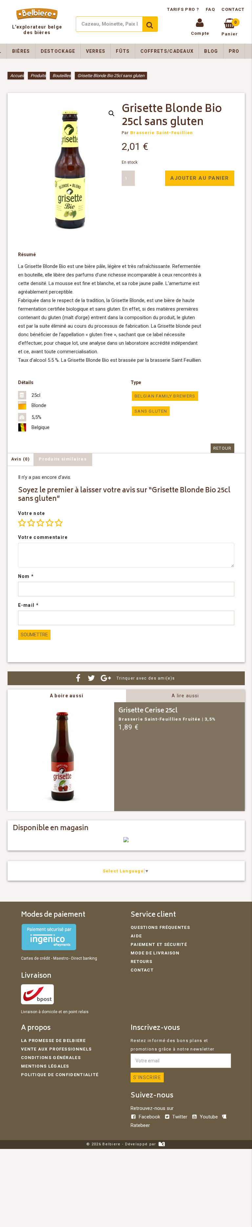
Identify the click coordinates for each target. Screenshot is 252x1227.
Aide (136, 935)
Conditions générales (51, 1057)
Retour (222, 448)
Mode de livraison (155, 953)
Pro (234, 51)
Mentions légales (45, 1066)
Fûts (123, 51)
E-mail (28, 605)
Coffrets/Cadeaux (167, 51)
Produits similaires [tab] (63, 459)
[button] (111, 113)
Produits (38, 75)
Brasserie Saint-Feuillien (161, 132)
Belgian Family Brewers (165, 396)
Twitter (180, 1117)
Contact (232, 9)
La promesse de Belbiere (53, 1040)
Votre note (31, 513)
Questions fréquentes (160, 927)
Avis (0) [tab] (20, 459)
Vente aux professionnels (56, 1049)
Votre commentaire (43, 537)
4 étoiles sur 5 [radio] (49, 523)
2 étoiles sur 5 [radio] (31, 523)
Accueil (17, 75)
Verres (96, 51)
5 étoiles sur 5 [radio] (59, 523)
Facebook (149, 1117)
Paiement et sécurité (159, 944)
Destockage (58, 51)
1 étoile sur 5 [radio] (22, 523)
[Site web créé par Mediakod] (162, 1144)
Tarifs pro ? (183, 9)
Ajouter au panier (199, 178)
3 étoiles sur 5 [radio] (40, 523)
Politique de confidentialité (59, 1074)
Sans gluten (151, 411)
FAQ (210, 9)
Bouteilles (61, 75)
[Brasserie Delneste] (126, 840)
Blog (211, 51)
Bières (21, 51)
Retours (141, 961)
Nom (26, 576)
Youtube (209, 1117)
